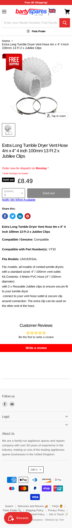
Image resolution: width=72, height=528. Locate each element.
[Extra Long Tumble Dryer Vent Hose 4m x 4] (8, 129)
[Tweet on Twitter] (13, 216)
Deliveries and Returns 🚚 (33, 506)
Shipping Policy (35, 510)
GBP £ (34, 469)
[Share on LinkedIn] (20, 216)
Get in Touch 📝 (58, 514)
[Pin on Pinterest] (28, 216)
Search (9, 506)
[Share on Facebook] (5, 216)
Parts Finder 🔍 (12, 510)
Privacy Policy (56, 510)
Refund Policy (36, 514)
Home (6, 41)
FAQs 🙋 (57, 506)
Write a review (36, 348)
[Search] (64, 22)
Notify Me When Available (18, 199)
